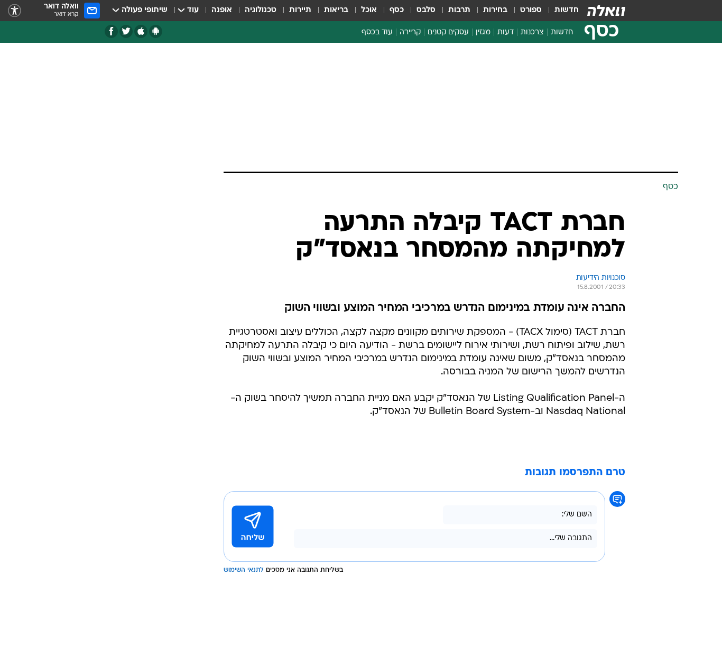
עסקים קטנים (448, 32)
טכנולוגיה (260, 10)
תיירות (300, 10)
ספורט (531, 10)
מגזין (483, 32)
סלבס (426, 10)
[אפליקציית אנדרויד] (155, 31)
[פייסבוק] (111, 31)
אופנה (221, 10)
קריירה (410, 32)
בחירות (495, 10)
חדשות (566, 10)
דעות (505, 32)
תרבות (459, 10)
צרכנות (532, 32)
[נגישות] (14, 10)
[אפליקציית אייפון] (140, 31)
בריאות (336, 10)
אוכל (369, 10)
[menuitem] (560, 10)
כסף (397, 10)
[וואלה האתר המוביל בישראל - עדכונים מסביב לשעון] (606, 10)
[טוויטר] (126, 31)
